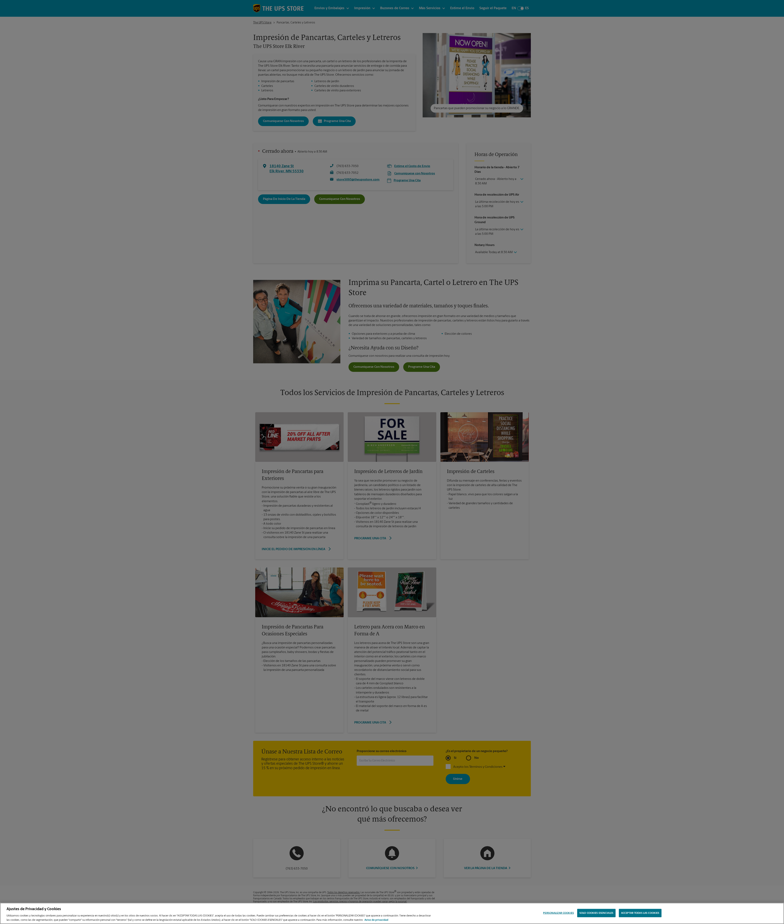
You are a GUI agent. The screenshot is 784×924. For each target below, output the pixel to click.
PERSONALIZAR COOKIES (558, 913)
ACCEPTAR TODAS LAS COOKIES (640, 913)
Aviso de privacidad (376, 919)
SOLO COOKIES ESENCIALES (596, 913)
